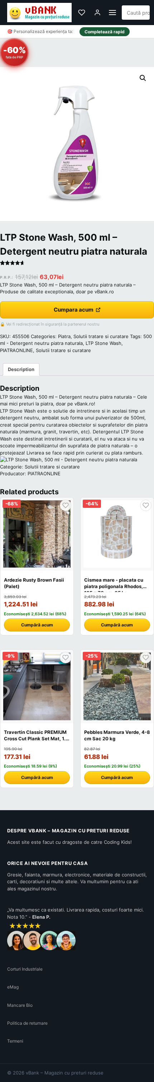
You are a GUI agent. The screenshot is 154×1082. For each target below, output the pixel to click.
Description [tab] (21, 369)
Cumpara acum (73, 309)
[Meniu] (112, 12)
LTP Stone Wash (103, 343)
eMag (13, 987)
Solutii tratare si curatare (101, 336)
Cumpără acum (37, 624)
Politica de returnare (27, 1023)
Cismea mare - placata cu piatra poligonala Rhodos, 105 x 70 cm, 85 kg (113, 586)
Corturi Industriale (25, 969)
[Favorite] (81, 12)
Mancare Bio (20, 1005)
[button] (142, 78)
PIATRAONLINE (16, 350)
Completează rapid (105, 31)
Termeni (15, 1041)
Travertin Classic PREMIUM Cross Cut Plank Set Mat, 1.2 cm (36, 738)
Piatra (64, 336)
